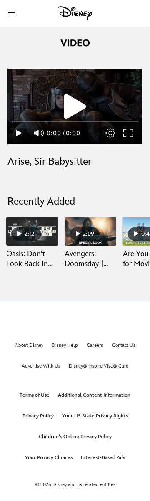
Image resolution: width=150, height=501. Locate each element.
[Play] (19, 133)
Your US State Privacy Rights (95, 416)
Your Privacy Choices (48, 457)
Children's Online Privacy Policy (75, 437)
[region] (75, 106)
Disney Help (65, 345)
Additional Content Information (94, 395)
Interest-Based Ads (103, 457)
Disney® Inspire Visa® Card (99, 366)
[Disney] (75, 13)
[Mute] (39, 133)
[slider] (75, 121)
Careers (95, 345)
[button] (11, 13)
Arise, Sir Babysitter (50, 161)
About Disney (29, 345)
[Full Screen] (128, 133)
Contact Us (123, 345)
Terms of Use (35, 395)
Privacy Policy (38, 416)
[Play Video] (75, 106)
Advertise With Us (41, 366)
